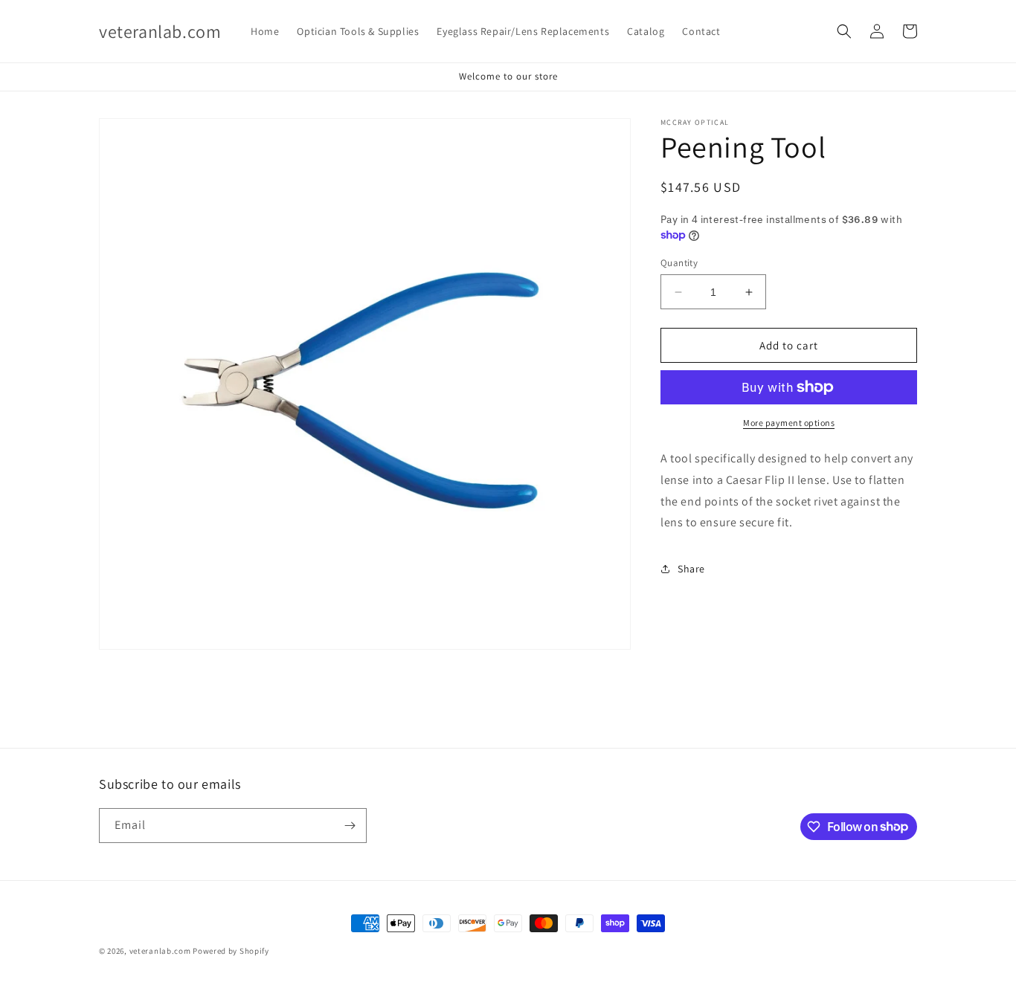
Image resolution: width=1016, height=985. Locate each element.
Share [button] (691, 568)
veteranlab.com (160, 951)
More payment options (789, 422)
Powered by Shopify (231, 951)
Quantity (679, 262)
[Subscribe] (349, 825)
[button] (844, 31)
